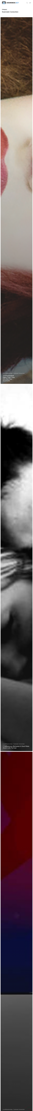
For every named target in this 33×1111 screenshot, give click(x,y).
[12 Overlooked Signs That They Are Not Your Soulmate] (16, 200)
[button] (30, 3)
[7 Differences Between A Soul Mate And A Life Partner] (16, 567)
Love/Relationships (8, 373)
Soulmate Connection (19, 373)
